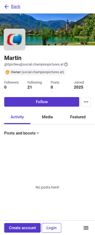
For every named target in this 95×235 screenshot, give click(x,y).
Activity (17, 117)
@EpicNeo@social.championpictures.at (33, 64)
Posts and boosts (20, 133)
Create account (22, 227)
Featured (78, 117)
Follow (42, 101)
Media (47, 117)
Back (15, 6)
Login (51, 227)
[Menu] (86, 102)
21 (29, 87)
